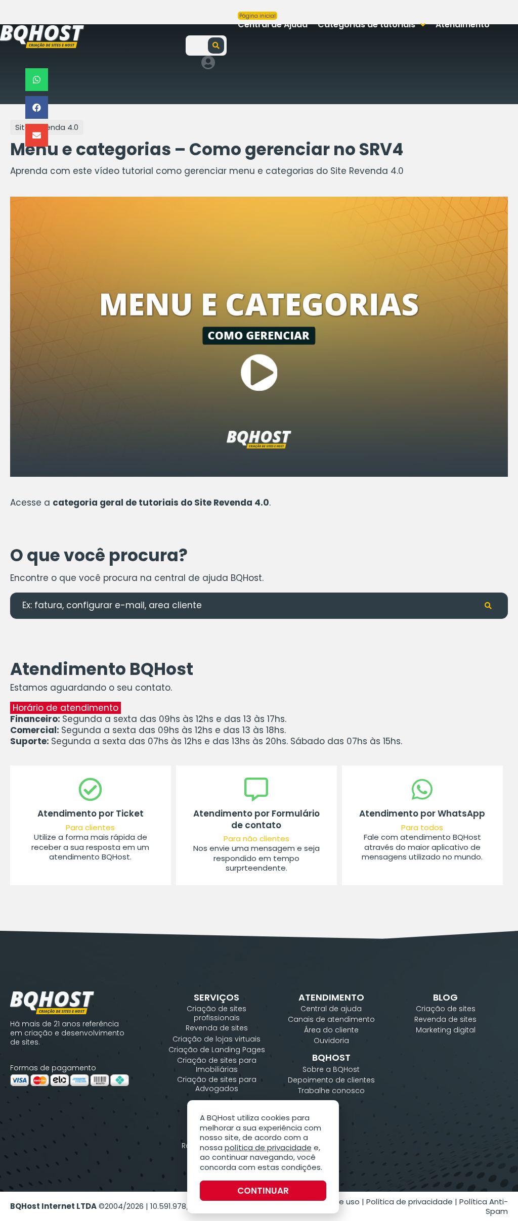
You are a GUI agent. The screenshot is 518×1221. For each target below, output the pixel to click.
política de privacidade (268, 1147)
